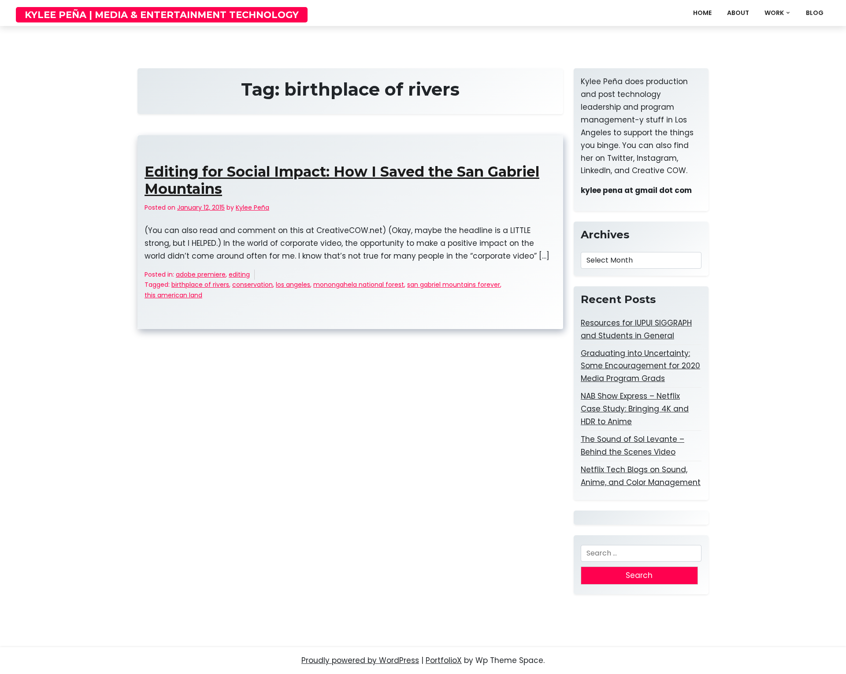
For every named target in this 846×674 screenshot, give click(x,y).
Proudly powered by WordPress (360, 660)
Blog (815, 12)
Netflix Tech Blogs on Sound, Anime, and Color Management (641, 476)
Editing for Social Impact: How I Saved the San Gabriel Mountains (342, 180)
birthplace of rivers (200, 284)
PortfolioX (444, 660)
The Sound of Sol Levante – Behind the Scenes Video (632, 445)
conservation (252, 284)
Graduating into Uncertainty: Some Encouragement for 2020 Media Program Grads (640, 366)
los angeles (293, 284)
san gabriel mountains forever (453, 284)
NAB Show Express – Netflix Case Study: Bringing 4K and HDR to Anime (635, 409)
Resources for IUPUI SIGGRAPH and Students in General (636, 329)
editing (239, 274)
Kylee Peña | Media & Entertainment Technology (162, 14)
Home (702, 12)
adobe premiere (201, 274)
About (738, 12)
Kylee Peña (252, 207)
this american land (173, 295)
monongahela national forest (358, 284)
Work (774, 12)
